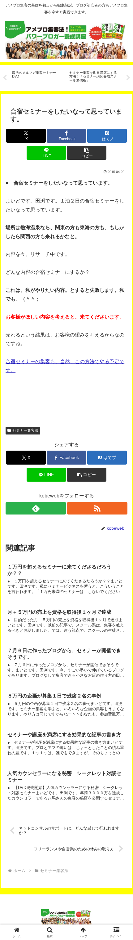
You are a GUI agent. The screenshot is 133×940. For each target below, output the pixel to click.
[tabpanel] (37, 77)
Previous (5, 78)
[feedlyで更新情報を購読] (36, 508)
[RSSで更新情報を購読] (97, 508)
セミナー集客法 (25, 430)
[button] (86, 153)
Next (128, 78)
